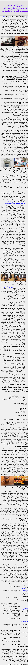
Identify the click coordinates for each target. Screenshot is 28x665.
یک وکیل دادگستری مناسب (6, 287)
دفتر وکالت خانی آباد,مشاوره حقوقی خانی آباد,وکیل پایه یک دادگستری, (14, 203)
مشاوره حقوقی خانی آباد (14, 17)
